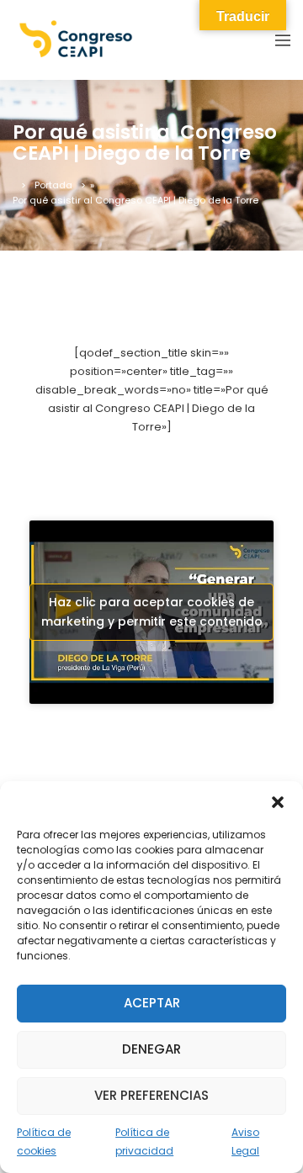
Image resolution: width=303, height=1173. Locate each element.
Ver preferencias (151, 1095)
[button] (277, 802)
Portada (53, 185)
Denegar (151, 1049)
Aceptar (152, 1003)
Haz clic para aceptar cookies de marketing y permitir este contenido (152, 612)
